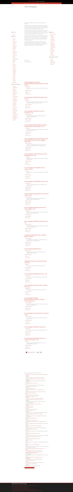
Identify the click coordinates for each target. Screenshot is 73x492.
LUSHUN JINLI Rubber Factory (30, 460)
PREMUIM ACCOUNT (42, 3)
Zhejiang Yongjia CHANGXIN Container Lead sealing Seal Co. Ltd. (36, 421)
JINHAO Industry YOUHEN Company (31, 463)
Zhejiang (14, 82)
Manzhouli (14, 94)
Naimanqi (14, 103)
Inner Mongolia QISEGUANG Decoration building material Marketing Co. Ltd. (35, 125)
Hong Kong (15, 55)
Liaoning (14, 64)
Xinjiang (14, 79)
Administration (53, 34)
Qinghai (14, 68)
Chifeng (14, 86)
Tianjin (14, 77)
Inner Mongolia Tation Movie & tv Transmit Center (36, 313)
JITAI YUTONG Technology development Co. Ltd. (33, 436)
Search (28, 3)
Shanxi (14, 73)
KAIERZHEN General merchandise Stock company (35, 261)
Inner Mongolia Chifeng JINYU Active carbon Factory (34, 168)
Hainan (14, 49)
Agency (52, 35)
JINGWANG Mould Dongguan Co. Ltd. (31, 396)
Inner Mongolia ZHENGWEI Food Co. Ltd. (35, 274)
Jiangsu (14, 60)
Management (53, 44)
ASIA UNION (31, 1)
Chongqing (15, 42)
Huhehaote (15, 118)
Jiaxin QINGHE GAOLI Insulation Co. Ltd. (32, 383)
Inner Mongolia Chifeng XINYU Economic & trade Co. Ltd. (36, 194)
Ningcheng (15, 90)
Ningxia (14, 66)
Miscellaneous (53, 47)
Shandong (14, 70)
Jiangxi (14, 61)
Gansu (14, 44)
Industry (52, 42)
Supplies (52, 53)
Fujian (14, 43)
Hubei (14, 56)
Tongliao (14, 112)
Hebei (14, 51)
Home (13, 5)
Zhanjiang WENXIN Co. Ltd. (30, 410)
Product (52, 48)
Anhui (14, 38)
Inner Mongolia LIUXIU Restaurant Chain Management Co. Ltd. (35, 154)
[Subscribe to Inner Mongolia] (29, 467)
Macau (14, 65)
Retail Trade (53, 51)
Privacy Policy (53, 62)
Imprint (52, 60)
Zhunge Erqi (15, 111)
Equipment (52, 39)
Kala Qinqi (14, 104)
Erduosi (14, 108)
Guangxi (14, 47)
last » (41, 352)
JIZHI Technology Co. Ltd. (30, 407)
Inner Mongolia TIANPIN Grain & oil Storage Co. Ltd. (34, 111)
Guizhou (14, 48)
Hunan (14, 57)
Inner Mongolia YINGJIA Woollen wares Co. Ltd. (36, 222)
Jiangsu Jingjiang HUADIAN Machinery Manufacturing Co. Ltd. (35, 448)
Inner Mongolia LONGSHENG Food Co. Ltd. (36, 181)
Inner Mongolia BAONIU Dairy (32, 249)
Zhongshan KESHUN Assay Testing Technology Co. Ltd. (34, 399)
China (14, 34)
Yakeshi (14, 105)
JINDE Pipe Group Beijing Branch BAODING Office (33, 425)
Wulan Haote (15, 92)
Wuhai (14, 120)
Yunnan (14, 81)
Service (52, 52)
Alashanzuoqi (15, 109)
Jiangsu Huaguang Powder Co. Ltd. (31, 386)
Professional (53, 49)
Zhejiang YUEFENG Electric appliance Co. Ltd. (33, 433)
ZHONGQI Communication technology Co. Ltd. (33, 444)
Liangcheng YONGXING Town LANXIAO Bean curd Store (35, 235)
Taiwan (14, 75)
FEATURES (33, 3)
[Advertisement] (17, 18)
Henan (14, 53)
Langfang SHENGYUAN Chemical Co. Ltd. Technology (34, 413)
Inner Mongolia (15, 96)
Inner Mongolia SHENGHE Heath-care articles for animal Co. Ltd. (35, 339)
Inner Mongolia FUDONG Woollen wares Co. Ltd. (35, 98)
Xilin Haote (15, 113)
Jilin (13, 62)
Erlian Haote (15, 107)
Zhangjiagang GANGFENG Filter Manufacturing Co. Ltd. (34, 457)
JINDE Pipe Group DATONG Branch (31, 418)
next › (38, 352)
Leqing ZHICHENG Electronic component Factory (33, 403)
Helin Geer (14, 101)
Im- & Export (53, 40)
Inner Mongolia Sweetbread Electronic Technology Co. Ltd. (35, 208)
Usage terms (53, 61)
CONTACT (47, 3)
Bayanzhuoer (15, 87)
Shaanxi (14, 69)
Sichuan (14, 74)
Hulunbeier (15, 99)
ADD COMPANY (37, 3)
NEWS (30, 3)
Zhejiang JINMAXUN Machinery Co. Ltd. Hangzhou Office (35, 389)
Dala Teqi (14, 116)
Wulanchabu (15, 100)
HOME (25, 3)
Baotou (14, 88)
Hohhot (14, 91)
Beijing (14, 39)
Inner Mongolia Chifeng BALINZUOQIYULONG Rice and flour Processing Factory (34, 299)
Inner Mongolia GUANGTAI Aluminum (35, 327)
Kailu (14, 95)
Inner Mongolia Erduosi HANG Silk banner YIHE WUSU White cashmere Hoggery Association (36, 140)
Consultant (52, 36)
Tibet (14, 78)
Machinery (52, 43)
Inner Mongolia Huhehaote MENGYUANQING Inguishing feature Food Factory (36, 83)
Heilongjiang (15, 52)
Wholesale (52, 55)
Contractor (52, 38)
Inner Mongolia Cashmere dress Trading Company (35, 285)
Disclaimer (52, 64)
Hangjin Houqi (15, 117)
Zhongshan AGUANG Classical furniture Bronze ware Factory (35, 378)
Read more (28, 107)
